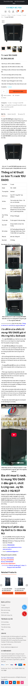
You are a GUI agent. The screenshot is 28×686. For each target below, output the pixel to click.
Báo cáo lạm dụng (5, 610)
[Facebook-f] (2, 682)
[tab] (3, 114)
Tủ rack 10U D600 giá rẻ (7, 119)
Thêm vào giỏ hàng (18, 91)
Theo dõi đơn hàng (5, 627)
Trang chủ (3, 15)
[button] (3, 21)
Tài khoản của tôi (5, 624)
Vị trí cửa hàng (4, 622)
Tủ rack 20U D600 (20, 589)
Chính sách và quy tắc (6, 615)
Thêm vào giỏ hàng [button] (8, 593)
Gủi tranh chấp (5, 612)
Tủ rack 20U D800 (7, 589)
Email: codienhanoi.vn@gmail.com (9, 647)
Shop (9, 15)
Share (4, 97)
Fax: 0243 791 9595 (6, 644)
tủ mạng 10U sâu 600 (16, 105)
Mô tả (3, 114)
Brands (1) (21, 114)
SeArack (7, 109)
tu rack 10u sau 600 (8, 107)
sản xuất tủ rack (7, 496)
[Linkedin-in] (14, 682)
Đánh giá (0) (12, 114)
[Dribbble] (22, 682)
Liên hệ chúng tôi (5, 607)
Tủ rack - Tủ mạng (16, 15)
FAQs (2, 629)
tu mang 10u (8, 105)
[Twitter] (6, 682)
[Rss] (18, 682)
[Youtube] (10, 682)
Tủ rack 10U (20, 103)
